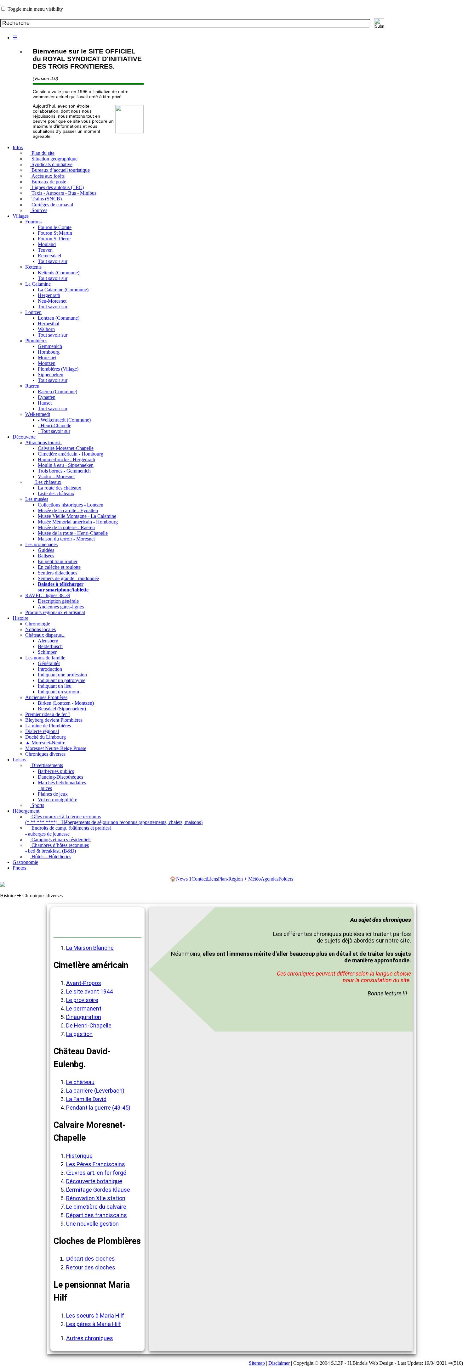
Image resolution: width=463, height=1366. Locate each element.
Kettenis (33, 267)
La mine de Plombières (48, 725)
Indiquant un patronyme (61, 680)
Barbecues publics (56, 771)
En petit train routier (57, 561)
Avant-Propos (83, 983)
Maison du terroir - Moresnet (66, 538)
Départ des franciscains (96, 1215)
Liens (212, 879)
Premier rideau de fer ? (47, 714)
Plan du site (42, 153)
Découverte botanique (94, 1181)
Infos (18, 147)
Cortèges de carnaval (51, 204)
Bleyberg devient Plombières (54, 720)
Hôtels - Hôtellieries (50, 856)
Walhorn (46, 329)
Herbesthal (48, 323)
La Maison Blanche (90, 947)
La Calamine (38, 284)
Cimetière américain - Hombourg (70, 453)
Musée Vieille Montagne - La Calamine (77, 516)
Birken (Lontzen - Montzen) (66, 703)
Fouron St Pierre (54, 238)
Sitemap (257, 1363)
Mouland (47, 244)
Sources (38, 210)
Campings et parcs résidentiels (60, 839)
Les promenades (41, 544)
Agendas (269, 879)
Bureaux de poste (48, 181)
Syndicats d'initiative (51, 164)
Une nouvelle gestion (92, 1223)
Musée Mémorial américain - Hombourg (78, 521)
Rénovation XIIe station (95, 1198)
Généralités (49, 663)
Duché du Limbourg (45, 737)
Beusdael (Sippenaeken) (62, 708)
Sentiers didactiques (57, 572)
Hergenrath (49, 295)
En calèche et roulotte (59, 567)
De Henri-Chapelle (88, 1025)
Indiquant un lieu (54, 686)
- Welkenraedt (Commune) (64, 420)
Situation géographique (53, 158)
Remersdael (49, 255)
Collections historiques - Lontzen (70, 504)
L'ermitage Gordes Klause (98, 1189)
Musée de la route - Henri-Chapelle (73, 533)
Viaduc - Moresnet (56, 476)
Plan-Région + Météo (239, 879)
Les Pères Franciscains (95, 1164)
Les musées (36, 499)
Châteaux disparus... (45, 635)
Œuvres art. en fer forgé (96, 1172)
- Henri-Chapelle (54, 425)
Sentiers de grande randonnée (68, 578)
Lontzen (33, 312)
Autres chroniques (89, 1338)
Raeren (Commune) (57, 391)
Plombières (36, 340)
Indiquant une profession (62, 674)
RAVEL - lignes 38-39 (47, 595)
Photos (19, 868)
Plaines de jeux (53, 794)
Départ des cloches (90, 1259)
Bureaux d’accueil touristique (60, 170)
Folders (285, 879)
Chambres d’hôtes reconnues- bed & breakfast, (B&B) (57, 848)
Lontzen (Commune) (58, 318)
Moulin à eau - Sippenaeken (66, 465)
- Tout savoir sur (54, 431)
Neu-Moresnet (52, 301)
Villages (21, 216)
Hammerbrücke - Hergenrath (66, 459)
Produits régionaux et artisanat (55, 612)
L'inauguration (83, 1017)
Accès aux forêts (47, 176)
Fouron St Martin (55, 233)
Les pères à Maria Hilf (93, 1324)
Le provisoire (82, 1000)
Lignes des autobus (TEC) (57, 187)
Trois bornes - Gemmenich (64, 470)
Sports (37, 805)
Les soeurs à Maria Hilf (95, 1315)
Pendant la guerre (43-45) (98, 1107)
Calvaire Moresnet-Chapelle (66, 448)
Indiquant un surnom (58, 691)
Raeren (32, 386)
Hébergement (26, 811)
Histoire (20, 618)
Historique (79, 1155)
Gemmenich (50, 346)
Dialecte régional (42, 731)
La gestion (79, 1034)
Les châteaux (47, 482)
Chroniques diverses (45, 754)
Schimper (47, 652)
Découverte (24, 436)
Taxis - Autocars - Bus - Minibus (63, 193)
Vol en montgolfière (57, 799)
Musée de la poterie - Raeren (66, 527)
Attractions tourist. (43, 442)
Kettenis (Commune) (58, 272)
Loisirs (19, 759)
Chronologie (37, 623)
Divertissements (46, 765)
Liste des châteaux (56, 493)
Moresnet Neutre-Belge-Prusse (55, 748)
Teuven (45, 250)
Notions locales (40, 629)
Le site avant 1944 (89, 991)
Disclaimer (279, 1363)
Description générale (58, 601)
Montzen (46, 363)
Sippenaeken (50, 374)
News (183, 879)
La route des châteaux (59, 487)
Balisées (46, 555)
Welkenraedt (37, 414)
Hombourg (49, 352)
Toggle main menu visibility (35, 9)
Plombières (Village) (58, 369)
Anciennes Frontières (46, 697)
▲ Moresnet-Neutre (45, 742)
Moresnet (47, 357)
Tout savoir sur (52, 261)
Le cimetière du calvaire (96, 1206)
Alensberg (48, 640)
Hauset (45, 403)
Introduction (50, 669)
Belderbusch (50, 646)
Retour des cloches (90, 1267)
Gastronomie (25, 862)
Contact (199, 879)
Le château (80, 1082)
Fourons (33, 221)
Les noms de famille (45, 657)
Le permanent (83, 1008)
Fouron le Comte (54, 227)
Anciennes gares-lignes (61, 606)
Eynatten (46, 397)
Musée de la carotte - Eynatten (68, 510)
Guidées (46, 550)
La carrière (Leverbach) (95, 1090)
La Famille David (86, 1099)
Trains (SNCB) (46, 198)
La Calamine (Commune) (63, 289)
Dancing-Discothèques (60, 777)
